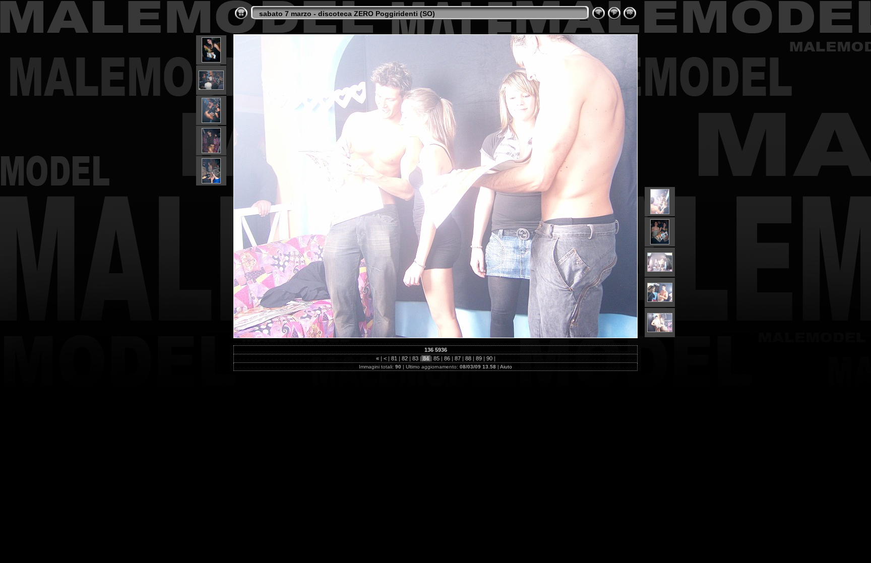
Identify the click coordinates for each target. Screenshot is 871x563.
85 (436, 358)
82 (404, 358)
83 (415, 358)
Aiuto (506, 366)
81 (394, 358)
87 (457, 358)
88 (468, 358)
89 (478, 358)
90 (489, 358)
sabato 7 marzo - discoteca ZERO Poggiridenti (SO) (347, 14)
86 (447, 358)
